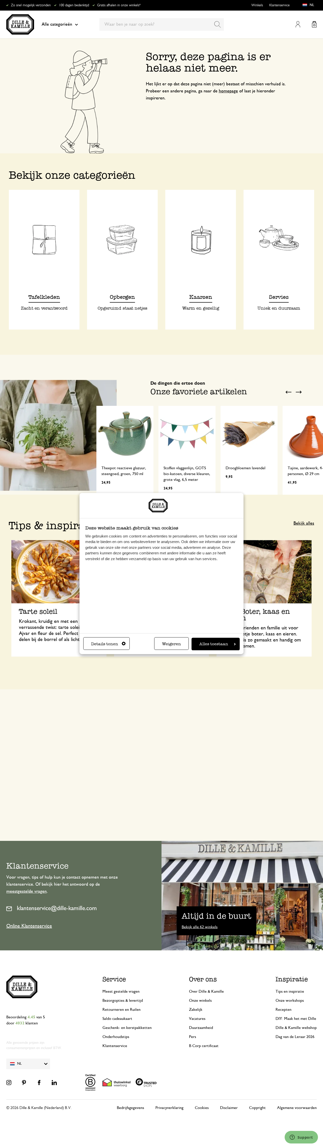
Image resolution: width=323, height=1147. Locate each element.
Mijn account (297, 24)
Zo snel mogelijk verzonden (31, 5)
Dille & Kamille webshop (296, 1028)
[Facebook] (39, 1082)
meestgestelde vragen (26, 891)
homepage (228, 91)
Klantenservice (279, 5)
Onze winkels (200, 1000)
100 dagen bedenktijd (74, 5)
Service (114, 979)
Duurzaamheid (201, 1028)
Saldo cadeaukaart (117, 1019)
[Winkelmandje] (314, 24)
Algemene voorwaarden (297, 1108)
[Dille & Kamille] (20, 24)
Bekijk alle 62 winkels (200, 927)
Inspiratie (292, 979)
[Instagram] (8, 1082)
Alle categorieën (57, 24)
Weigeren (171, 643)
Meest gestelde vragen (121, 991)
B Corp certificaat (204, 1046)
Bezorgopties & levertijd (122, 1000)
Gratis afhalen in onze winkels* (119, 5)
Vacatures (197, 1019)
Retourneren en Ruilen (121, 1010)
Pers (192, 1037)
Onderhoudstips (115, 1037)
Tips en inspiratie (290, 991)
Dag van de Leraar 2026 (295, 1037)
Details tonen (104, 643)
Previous (288, 392)
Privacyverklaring (169, 1108)
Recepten (283, 1010)
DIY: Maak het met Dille (296, 1019)
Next (298, 392)
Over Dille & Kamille (206, 991)
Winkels (257, 5)
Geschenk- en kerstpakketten (127, 1028)
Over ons (203, 979)
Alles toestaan (213, 643)
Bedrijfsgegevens (130, 1108)
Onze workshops (290, 1000)
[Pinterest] (23, 1082)
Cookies (202, 1108)
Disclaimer (229, 1108)
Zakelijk (195, 1010)
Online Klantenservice (29, 925)
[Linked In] (54, 1082)
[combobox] (161, 24)
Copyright (257, 1108)
